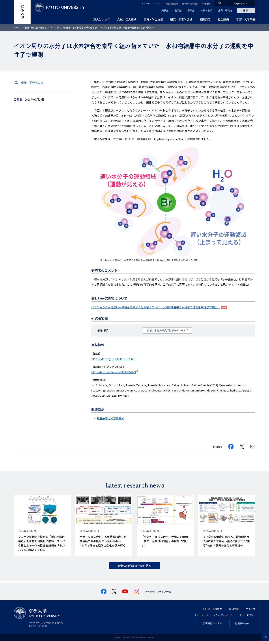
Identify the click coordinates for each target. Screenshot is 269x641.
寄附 (246, 10)
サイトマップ (201, 615)
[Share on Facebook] (231, 446)
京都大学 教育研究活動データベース (166, 330)
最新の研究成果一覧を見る (134, 566)
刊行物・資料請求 (190, 3)
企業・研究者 (225, 10)
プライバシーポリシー (224, 615)
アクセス (158, 3)
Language (238, 3)
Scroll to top (265, 637)
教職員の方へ (242, 623)
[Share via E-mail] (252, 446)
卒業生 (191, 10)
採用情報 (206, 3)
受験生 (165, 10)
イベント (146, 3)
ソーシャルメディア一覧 (158, 591)
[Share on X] (242, 446)
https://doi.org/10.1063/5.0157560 (112, 359)
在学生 (178, 10)
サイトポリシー (247, 615)
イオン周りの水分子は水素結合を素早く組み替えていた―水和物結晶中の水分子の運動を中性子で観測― (155, 307)
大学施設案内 (172, 3)
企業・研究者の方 (32, 82)
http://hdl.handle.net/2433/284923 (113, 372)
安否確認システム (212, 623)
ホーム (17, 27)
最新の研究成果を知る (35, 27)
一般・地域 (206, 10)
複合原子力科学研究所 (110, 418)
